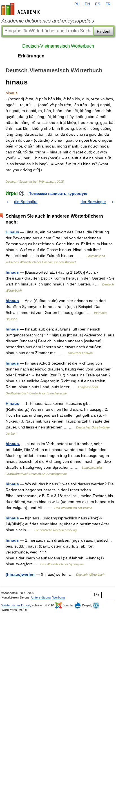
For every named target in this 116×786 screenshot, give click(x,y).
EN (87, 4)
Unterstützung (41, 597)
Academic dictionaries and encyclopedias (47, 21)
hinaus (12, 272)
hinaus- (13, 443)
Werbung (58, 597)
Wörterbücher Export (15, 605)
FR (108, 4)
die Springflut (25, 201)
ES (97, 4)
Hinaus (12, 232)
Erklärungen (31, 55)
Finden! (103, 31)
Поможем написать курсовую (57, 193)
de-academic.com (21, 9)
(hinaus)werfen (20, 574)
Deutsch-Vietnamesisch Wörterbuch (58, 46)
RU (76, 4)
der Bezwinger (93, 201)
